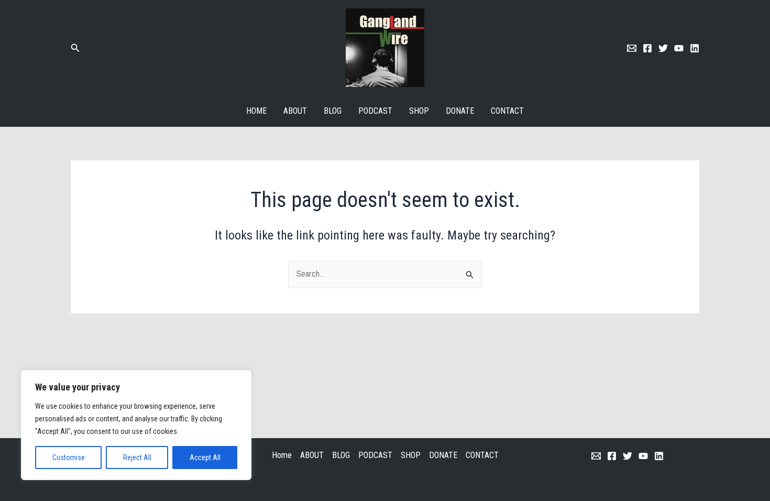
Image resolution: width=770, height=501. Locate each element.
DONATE (460, 111)
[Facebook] (647, 48)
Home (256, 111)
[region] (136, 425)
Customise (68, 457)
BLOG (333, 111)
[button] (75, 48)
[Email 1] (631, 48)
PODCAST (375, 111)
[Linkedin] (694, 48)
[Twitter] (663, 48)
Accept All (205, 457)
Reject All (137, 457)
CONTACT (507, 111)
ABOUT (295, 111)
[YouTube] (643, 456)
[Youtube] (679, 48)
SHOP (419, 111)
